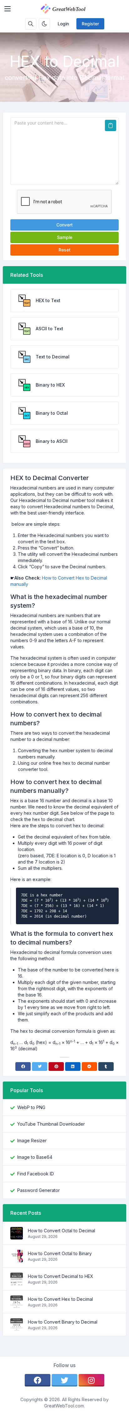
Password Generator (38, 1190)
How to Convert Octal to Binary (60, 1253)
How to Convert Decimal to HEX (60, 1276)
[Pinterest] (56, 1066)
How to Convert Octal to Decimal (61, 1230)
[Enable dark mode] (44, 23)
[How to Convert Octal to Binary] (16, 1259)
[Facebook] (23, 1066)
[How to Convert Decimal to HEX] (16, 1282)
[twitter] (64, 1380)
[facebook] (37, 1380)
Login (63, 23)
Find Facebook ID (35, 1173)
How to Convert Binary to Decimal (62, 1322)
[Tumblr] (106, 1066)
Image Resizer (32, 1140)
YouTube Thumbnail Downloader (51, 1124)
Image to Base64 (34, 1157)
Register (90, 23)
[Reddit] (89, 1066)
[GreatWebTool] (69, 8)
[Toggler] (8, 9)
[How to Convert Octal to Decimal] (16, 1236)
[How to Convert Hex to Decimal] (16, 1304)
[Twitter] (39, 1066)
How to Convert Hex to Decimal (60, 1299)
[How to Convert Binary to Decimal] (16, 1327)
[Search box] (30, 23)
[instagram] (91, 1380)
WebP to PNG (31, 1107)
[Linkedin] (72, 1066)
